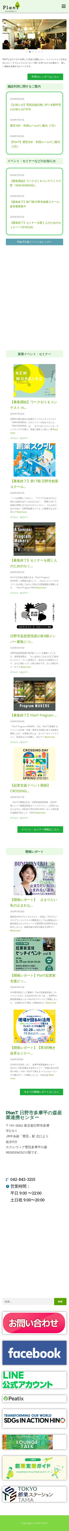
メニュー (63, 6)
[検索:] (28, 1301)
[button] (26, 51)
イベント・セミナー (19, 438)
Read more (22, 512)
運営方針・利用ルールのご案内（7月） (33, 125)
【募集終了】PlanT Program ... (33, 715)
